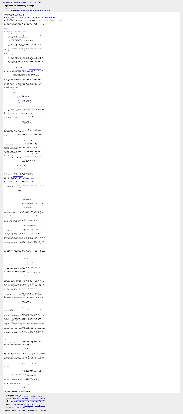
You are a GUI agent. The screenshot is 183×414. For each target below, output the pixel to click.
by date (26, 406)
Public (18, 2)
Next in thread (47, 10)
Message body (17, 8)
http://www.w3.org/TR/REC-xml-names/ (16, 31)
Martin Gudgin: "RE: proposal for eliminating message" (28, 396)
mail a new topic (30, 404)
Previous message (29, 10)
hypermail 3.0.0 (22, 410)
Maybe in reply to (39, 10)
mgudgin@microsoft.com (21, 14)
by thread (30, 406)
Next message (20, 10)
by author (42, 406)
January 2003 (37, 2)
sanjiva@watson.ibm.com (25, 17)
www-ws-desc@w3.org (27, 2)
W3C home (6, 2)
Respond (24, 8)
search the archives (26, 407)
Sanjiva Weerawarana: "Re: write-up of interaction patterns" (31, 398)
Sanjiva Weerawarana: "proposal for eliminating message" (30, 400)
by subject (36, 406)
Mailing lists (13, 2)
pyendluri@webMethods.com (50, 17)
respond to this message (19, 404)
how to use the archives (15, 407)
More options (31, 8)
